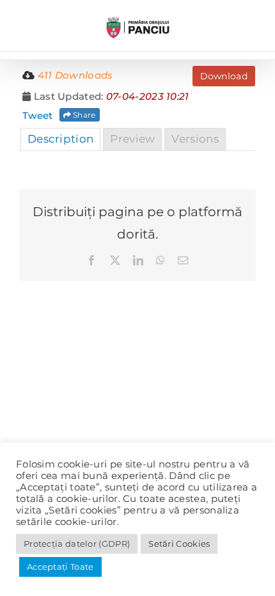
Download (224, 76)
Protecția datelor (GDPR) (77, 543)
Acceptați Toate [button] (60, 566)
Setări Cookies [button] (179, 543)
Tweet (37, 115)
